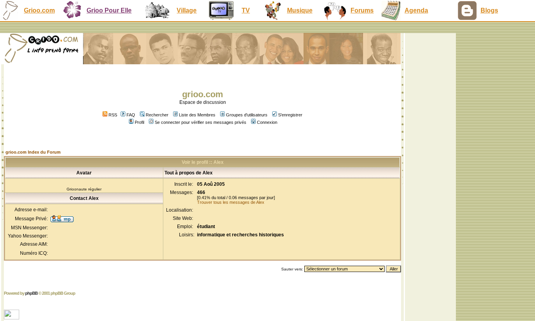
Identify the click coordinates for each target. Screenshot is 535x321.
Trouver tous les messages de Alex (230, 202)
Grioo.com (39, 10)
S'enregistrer (290, 114)
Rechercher (157, 114)
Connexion (267, 122)
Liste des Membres (197, 114)
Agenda (416, 10)
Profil (139, 122)
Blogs (489, 10)
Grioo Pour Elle (109, 10)
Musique (300, 10)
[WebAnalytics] (12, 317)
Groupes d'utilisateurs (247, 114)
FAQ (131, 114)
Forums (362, 10)
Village (187, 10)
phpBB (31, 293)
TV (246, 10)
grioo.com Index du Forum (33, 152)
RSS (112, 114)
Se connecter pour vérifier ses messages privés (200, 122)
